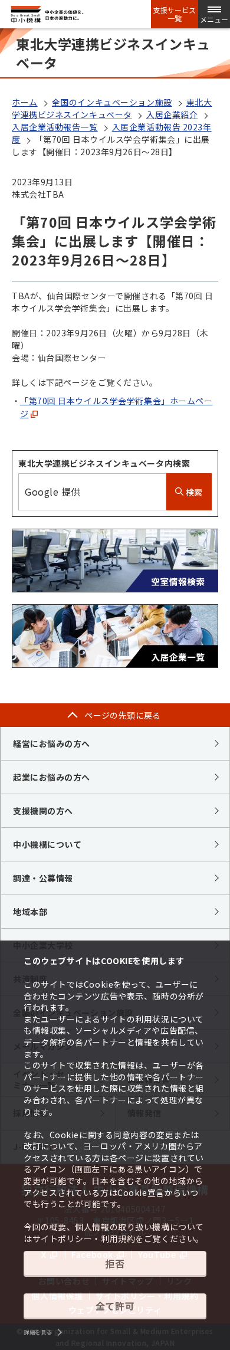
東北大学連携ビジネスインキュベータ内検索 (104, 463)
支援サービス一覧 (174, 14)
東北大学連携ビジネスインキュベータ (112, 108)
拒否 (114, 1263)
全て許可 (115, 1306)
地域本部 (30, 912)
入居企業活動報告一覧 (55, 127)
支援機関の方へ (43, 811)
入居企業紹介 (172, 114)
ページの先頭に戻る (122, 715)
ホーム (25, 102)
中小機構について (47, 844)
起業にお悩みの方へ (51, 777)
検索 (193, 492)
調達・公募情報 (43, 878)
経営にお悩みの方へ (51, 743)
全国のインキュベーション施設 (112, 102)
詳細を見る (38, 1332)
